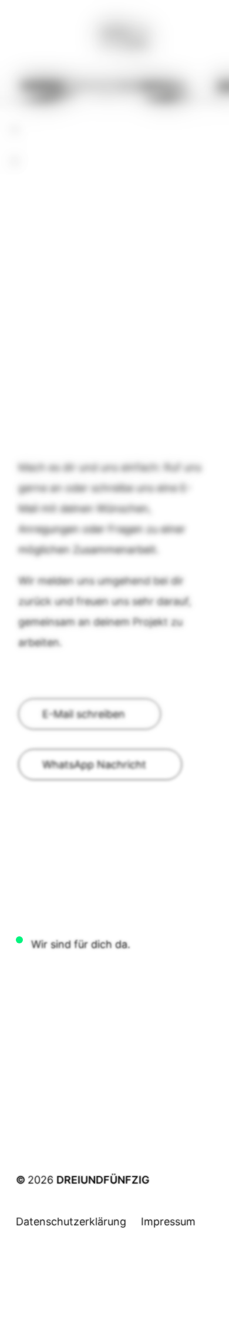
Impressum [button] (168, 1221)
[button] (89, 714)
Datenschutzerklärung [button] (71, 1221)
